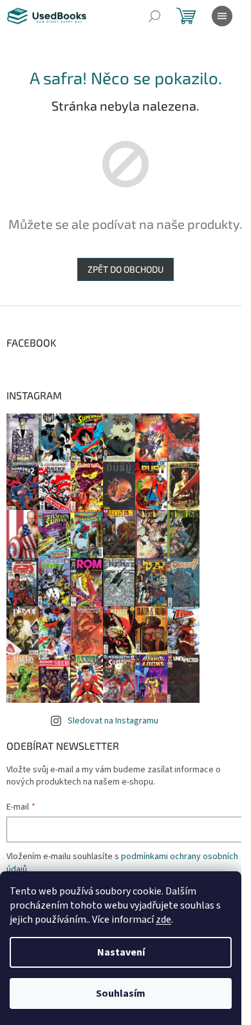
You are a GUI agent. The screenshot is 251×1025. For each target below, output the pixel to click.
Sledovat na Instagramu (113, 720)
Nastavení (121, 952)
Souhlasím (120, 993)
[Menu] (222, 16)
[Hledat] (154, 16)
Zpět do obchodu (125, 269)
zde (163, 919)
